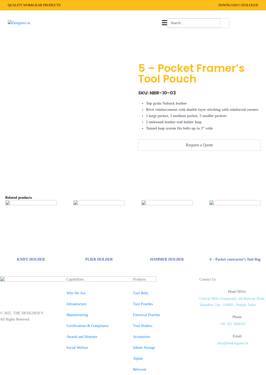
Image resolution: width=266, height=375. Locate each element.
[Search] (224, 23)
